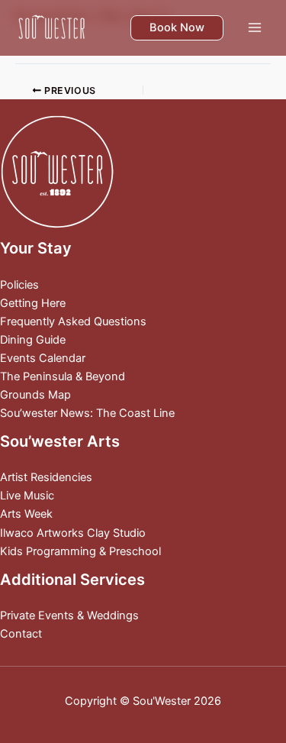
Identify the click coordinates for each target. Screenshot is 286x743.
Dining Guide (33, 340)
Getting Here (33, 303)
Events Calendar (42, 358)
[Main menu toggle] (255, 27)
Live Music (27, 495)
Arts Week (26, 514)
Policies (19, 285)
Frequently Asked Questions (73, 321)
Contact (21, 634)
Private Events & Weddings (69, 615)
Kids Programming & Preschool (80, 551)
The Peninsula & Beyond (62, 376)
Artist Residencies (46, 477)
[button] (176, 27)
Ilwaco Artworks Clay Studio (73, 533)
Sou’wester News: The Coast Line (87, 413)
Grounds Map (35, 395)
